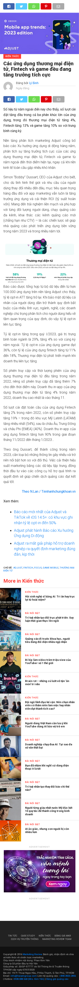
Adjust (17, 567)
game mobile (51, 567)
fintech (28, 567)
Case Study (28, 935)
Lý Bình (34, 83)
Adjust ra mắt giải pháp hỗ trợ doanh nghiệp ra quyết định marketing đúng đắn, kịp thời (44, 548)
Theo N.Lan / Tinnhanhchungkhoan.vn (49, 491)
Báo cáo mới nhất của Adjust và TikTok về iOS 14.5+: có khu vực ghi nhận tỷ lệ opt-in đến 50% (43, 517)
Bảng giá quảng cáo (57, 979)
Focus (38, 567)
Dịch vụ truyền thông (25, 939)
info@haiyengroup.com (24, 976)
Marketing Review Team (56, 939)
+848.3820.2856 (67, 976)
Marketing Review (32, 954)
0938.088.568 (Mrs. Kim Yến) (28, 979)
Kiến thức (45, 935)
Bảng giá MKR (63, 935)
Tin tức (12, 935)
